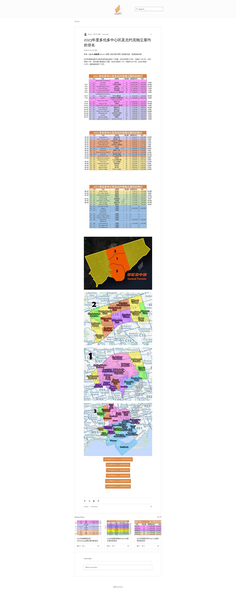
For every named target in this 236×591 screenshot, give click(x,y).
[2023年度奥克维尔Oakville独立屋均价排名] (118, 527)
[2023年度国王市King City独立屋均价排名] (148, 527)
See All (159, 517)
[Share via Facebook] (85, 501)
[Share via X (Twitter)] (89, 501)
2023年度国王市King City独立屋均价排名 (148, 540)
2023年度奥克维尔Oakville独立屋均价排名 (118, 540)
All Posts (77, 21)
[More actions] (151, 34)
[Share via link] (98, 501)
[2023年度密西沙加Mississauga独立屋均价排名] (88, 527)
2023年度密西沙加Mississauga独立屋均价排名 (87, 540)
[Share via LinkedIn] (94, 501)
